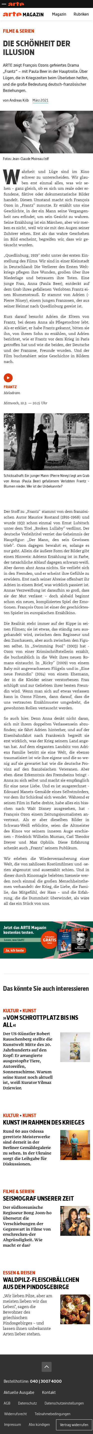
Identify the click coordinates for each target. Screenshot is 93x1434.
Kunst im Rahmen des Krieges (43, 1122)
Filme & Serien (18, 31)
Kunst (29, 1011)
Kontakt (49, 1392)
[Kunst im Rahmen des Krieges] (75, 1145)
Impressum (12, 1424)
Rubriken (81, 14)
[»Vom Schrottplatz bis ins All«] (75, 1047)
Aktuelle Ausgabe (19, 1392)
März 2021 (40, 100)
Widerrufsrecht (15, 1413)
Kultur (11, 1011)
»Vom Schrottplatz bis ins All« (40, 1021)
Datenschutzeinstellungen (64, 1403)
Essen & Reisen (19, 1273)
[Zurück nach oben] (47, 1367)
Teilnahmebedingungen (52, 1413)
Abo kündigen (39, 1424)
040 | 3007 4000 (46, 1381)
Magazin (59, 14)
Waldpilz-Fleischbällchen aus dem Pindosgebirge (41, 1283)
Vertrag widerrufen (74, 1424)
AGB (7, 1403)
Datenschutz (27, 1403)
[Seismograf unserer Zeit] (75, 1221)
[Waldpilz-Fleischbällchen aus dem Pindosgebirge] (75, 1309)
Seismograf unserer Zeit (38, 1198)
